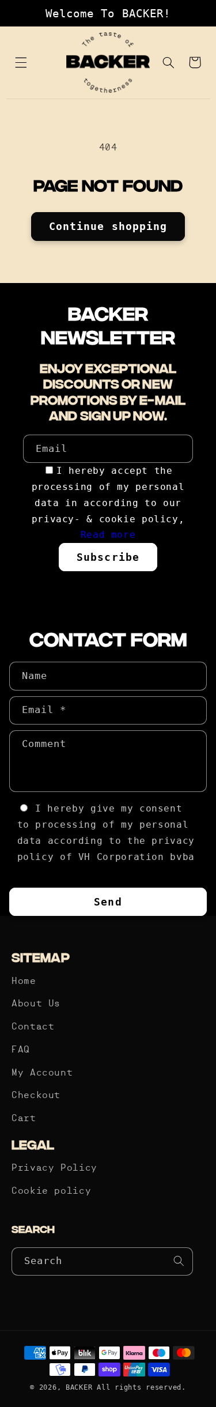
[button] (21, 62)
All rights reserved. (141, 1387)
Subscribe (108, 557)
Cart (24, 1118)
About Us (36, 1004)
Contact (33, 1027)
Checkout (36, 1095)
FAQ (21, 1050)
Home (24, 981)
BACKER (79, 1387)
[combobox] (102, 1261)
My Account (42, 1073)
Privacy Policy (54, 1168)
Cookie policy (51, 1191)
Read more (108, 534)
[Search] (179, 1261)
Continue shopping (108, 226)
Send (108, 902)
